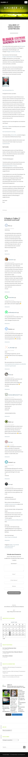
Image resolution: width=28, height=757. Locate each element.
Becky (9, 374)
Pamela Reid (11, 297)
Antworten (7, 254)
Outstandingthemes (21, 754)
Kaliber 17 (6, 126)
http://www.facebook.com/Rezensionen (14, 519)
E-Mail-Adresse (14, 580)
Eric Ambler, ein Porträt (14, 677)
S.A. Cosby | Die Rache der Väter (9, 648)
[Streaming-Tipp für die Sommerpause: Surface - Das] (6, 701)
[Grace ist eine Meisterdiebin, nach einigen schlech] (14, 708)
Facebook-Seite (6, 143)
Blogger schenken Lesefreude (13, 51)
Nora (6, 31)
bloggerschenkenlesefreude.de (9, 56)
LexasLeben (10, 259)
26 (9, 634)
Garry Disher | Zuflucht (8, 655)
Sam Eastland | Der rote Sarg (9, 131)
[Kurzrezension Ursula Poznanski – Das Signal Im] (21, 708)
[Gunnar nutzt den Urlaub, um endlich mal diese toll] (14, 701)
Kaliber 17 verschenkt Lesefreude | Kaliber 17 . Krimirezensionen (12, 546)
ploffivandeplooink (12, 312)
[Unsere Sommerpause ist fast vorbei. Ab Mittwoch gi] (21, 693)
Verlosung (5, 210)
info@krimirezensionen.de (11, 504)
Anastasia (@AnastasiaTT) (14, 394)
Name (14, 574)
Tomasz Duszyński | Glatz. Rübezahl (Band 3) (12, 652)
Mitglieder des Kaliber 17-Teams (10, 165)
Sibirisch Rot (14, 135)
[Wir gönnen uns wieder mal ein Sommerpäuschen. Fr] (21, 701)
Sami (9, 442)
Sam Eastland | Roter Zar (8, 90)
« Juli (4, 638)
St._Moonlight (11, 347)
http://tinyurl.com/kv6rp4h (11, 537)
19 (9, 632)
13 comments (21, 31)
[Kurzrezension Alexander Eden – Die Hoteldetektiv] (6, 708)
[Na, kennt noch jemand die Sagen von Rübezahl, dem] (14, 693)
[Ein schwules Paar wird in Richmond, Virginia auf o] (6, 693)
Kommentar (14, 563)
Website (14, 586)
